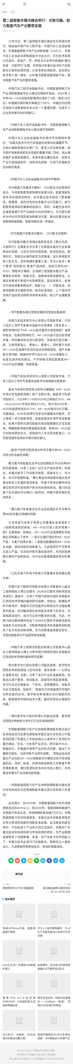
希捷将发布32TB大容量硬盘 (18, 887)
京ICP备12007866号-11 (20, 1058)
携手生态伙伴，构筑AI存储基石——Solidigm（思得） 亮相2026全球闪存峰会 (54, 1001)
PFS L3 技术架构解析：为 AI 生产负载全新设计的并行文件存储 (54, 932)
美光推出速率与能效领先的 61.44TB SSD (56, 889)
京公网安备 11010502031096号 (48, 1058)
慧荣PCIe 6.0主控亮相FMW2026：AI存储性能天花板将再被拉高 (19, 1001)
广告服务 (31, 1054)
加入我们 (41, 1054)
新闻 (5, 12)
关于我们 (21, 1054)
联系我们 (52, 1054)
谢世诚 (19, 873)
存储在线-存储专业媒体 (36, 4)
